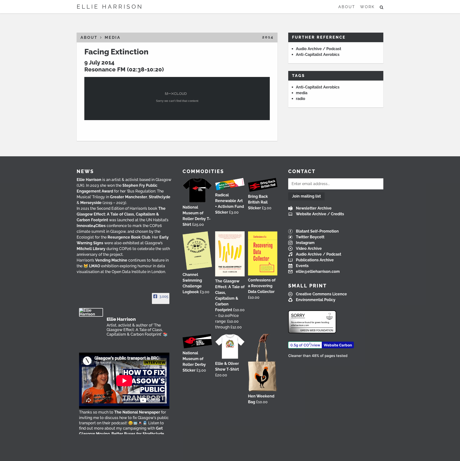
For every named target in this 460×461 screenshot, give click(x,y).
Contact (302, 171)
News (85, 171)
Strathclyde (159, 197)
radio (300, 98)
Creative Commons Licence (321, 294)
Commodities (203, 171)
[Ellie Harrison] (91, 312)
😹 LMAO (91, 266)
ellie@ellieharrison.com (318, 271)
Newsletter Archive (314, 208)
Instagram (305, 242)
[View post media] (124, 381)
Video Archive (309, 248)
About (346, 7)
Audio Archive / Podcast (318, 49)
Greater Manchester (128, 197)
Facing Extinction (116, 51)
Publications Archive (315, 260)
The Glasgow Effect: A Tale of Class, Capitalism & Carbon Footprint (121, 214)
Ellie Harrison (110, 6)
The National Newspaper (137, 412)
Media (113, 37)
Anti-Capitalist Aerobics (317, 54)
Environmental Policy (315, 300)
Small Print (307, 286)
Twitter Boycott (310, 237)
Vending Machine (111, 260)
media (301, 93)
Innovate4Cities (91, 225)
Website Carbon (338, 345)
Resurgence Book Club (129, 237)
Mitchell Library (91, 248)
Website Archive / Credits (320, 214)
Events (302, 265)
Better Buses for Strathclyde (137, 434)
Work (367, 7)
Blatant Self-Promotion (317, 231)
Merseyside (91, 202)
